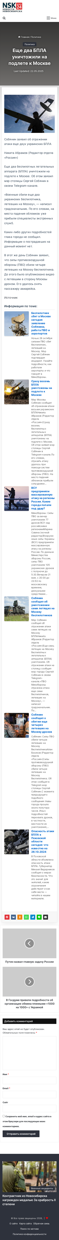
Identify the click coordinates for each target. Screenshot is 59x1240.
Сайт (5, 1102)
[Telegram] (32, 917)
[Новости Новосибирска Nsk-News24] (12, 7)
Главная (24, 37)
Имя (6, 1074)
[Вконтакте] (13, 917)
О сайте (14, 1223)
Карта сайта (25, 1223)
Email (6, 1088)
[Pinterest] (7, 917)
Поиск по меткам (29, 1228)
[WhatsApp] (26, 917)
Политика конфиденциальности (29, 1234)
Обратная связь (41, 1223)
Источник (11, 297)
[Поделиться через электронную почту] (45, 917)
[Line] (39, 917)
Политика (36, 37)
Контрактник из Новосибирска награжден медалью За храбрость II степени (29, 1200)
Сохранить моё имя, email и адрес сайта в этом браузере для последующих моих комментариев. (27, 1121)
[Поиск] (4, 17)
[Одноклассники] (19, 917)
